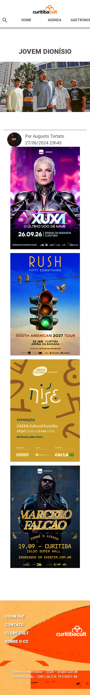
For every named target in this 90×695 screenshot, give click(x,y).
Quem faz (14, 616)
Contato (14, 624)
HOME (26, 20)
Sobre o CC (17, 641)
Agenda (54, 20)
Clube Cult (17, 633)
